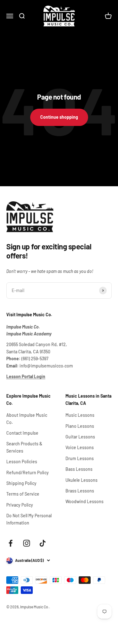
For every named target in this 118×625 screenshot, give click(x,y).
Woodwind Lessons (84, 501)
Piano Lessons (79, 426)
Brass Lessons (79, 490)
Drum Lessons (79, 458)
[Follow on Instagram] (26, 543)
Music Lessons (79, 415)
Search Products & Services (24, 447)
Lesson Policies (21, 461)
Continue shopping (59, 117)
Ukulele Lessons (81, 480)
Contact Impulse (22, 433)
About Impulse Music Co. (26, 418)
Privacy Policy (19, 505)
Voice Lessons (79, 447)
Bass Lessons (79, 469)
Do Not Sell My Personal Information (29, 519)
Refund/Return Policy (27, 472)
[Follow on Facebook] (10, 543)
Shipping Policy (21, 483)
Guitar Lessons (80, 436)
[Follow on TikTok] (42, 543)
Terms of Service (22, 494)
